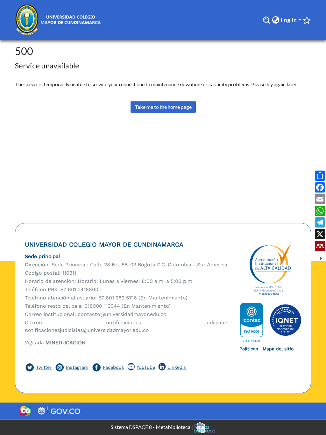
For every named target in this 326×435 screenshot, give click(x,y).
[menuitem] (275, 20)
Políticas (248, 348)
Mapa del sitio (278, 348)
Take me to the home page (163, 107)
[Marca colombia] (25, 411)
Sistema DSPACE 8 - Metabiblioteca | (152, 427)
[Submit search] (266, 20)
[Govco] (59, 411)
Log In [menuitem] (289, 20)
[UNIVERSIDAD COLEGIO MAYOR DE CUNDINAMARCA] (270, 269)
